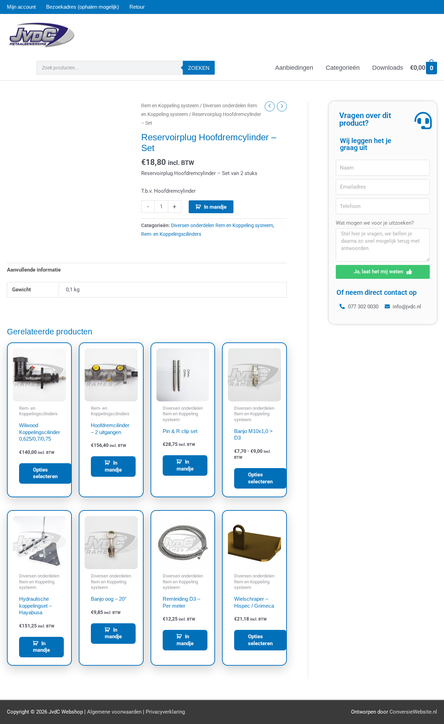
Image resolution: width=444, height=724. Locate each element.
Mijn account (21, 7)
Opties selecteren (45, 473)
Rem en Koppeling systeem (170, 105)
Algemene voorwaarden (114, 712)
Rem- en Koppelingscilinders (171, 234)
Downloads (387, 67)
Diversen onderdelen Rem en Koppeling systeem (222, 225)
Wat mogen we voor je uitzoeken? (375, 223)
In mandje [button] (113, 466)
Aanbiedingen (294, 67)
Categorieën (343, 67)
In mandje (215, 207)
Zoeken (199, 68)
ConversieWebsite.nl (413, 712)
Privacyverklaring (165, 712)
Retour (137, 7)
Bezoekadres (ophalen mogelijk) (82, 7)
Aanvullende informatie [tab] (34, 270)
